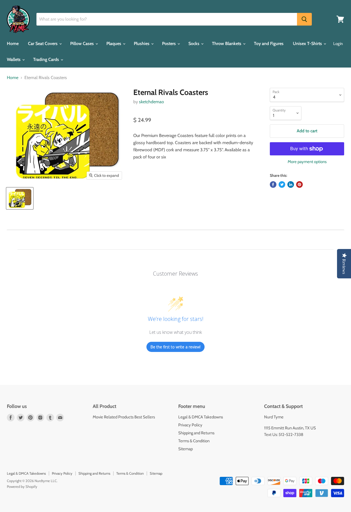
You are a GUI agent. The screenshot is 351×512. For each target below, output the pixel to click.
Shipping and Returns (196, 432)
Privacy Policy (190, 425)
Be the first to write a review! (175, 346)
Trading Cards (46, 59)
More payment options (307, 162)
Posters (169, 43)
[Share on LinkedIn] (290, 184)
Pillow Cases (82, 43)
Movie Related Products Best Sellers (124, 417)
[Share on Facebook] (273, 184)
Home (13, 43)
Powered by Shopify (22, 486)
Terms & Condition (194, 440)
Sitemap (185, 448)
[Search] (304, 19)
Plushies (142, 43)
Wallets (14, 59)
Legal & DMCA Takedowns (200, 417)
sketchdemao (151, 101)
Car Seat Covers (43, 43)
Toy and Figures (269, 43)
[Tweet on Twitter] (282, 184)
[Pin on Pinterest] (299, 184)
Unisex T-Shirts (308, 43)
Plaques (114, 43)
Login (338, 43)
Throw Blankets (227, 43)
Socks (194, 43)
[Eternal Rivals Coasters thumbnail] (19, 198)
